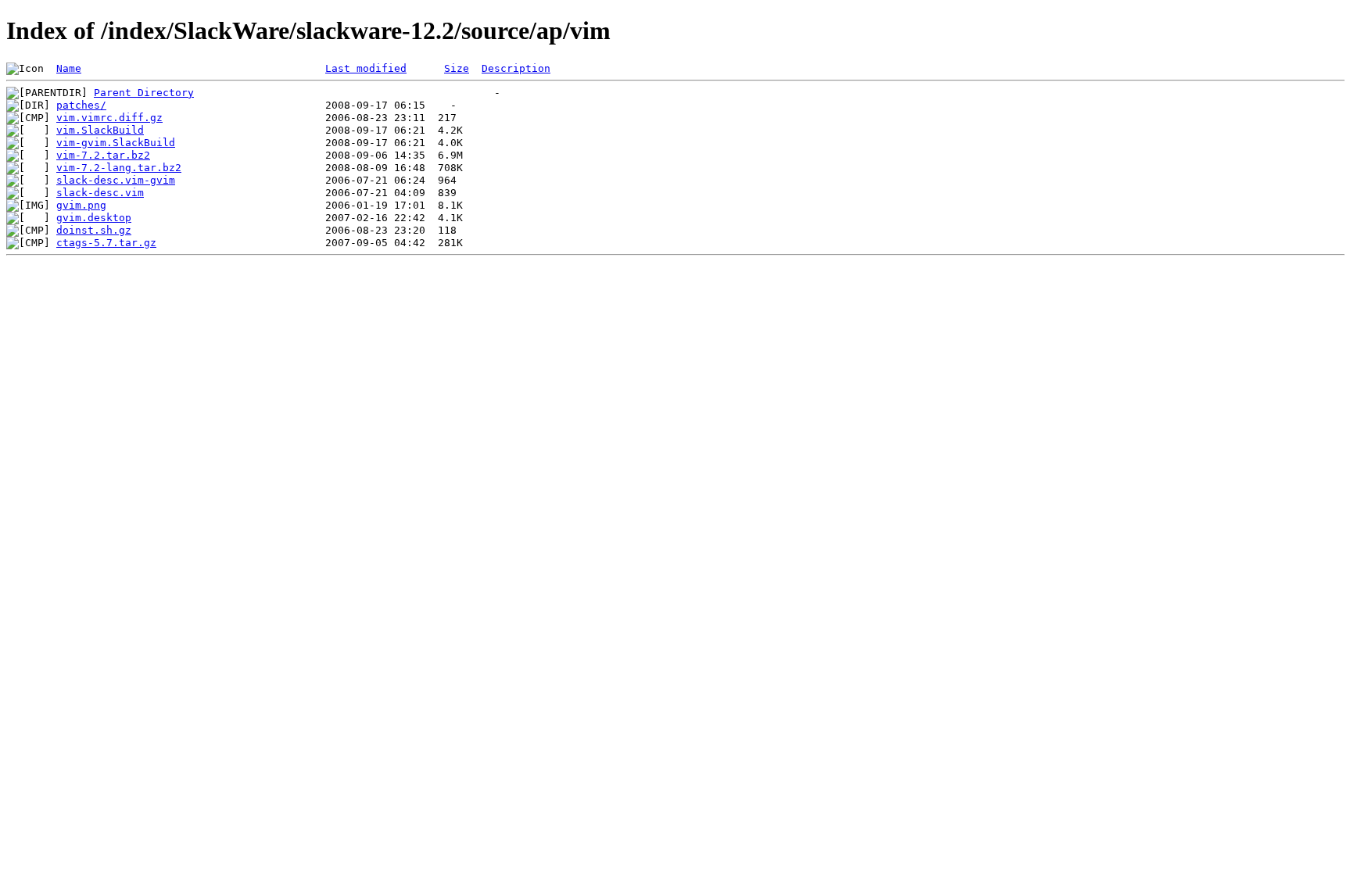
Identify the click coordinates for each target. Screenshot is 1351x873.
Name (68, 68)
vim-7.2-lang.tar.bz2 (118, 168)
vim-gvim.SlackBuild (115, 142)
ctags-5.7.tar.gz (106, 243)
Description (516, 68)
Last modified (366, 68)
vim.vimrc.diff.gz (109, 117)
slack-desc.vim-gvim (115, 180)
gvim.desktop (93, 218)
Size (456, 68)
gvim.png (81, 205)
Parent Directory (144, 92)
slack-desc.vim (100, 193)
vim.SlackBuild (100, 130)
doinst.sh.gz (93, 230)
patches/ (81, 105)
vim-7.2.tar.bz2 (103, 155)
